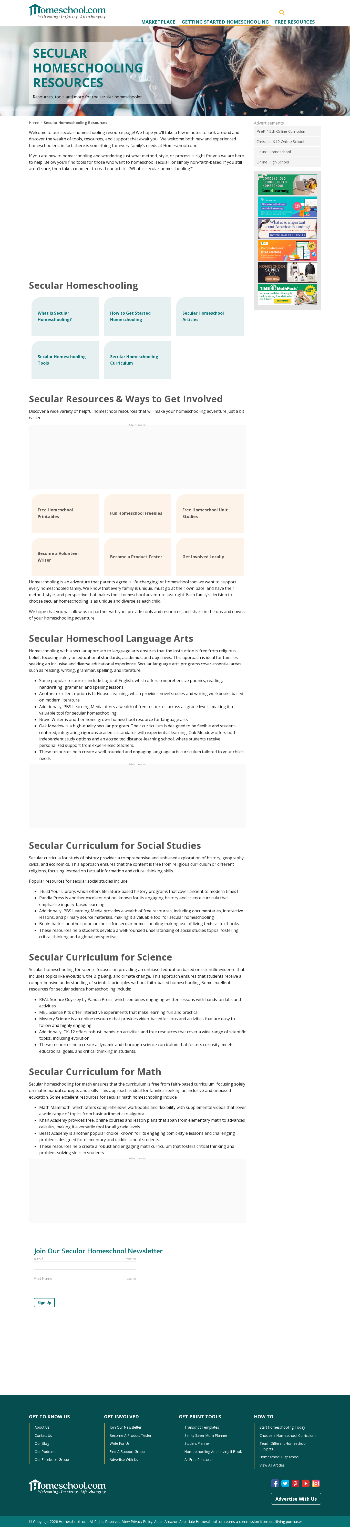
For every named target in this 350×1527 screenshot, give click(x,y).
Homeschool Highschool (279, 1456)
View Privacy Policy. (137, 1521)
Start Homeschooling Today (282, 1427)
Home (34, 122)
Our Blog (42, 1443)
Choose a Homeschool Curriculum (288, 1435)
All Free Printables (198, 1459)
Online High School (272, 161)
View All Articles (272, 1465)
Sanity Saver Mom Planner (205, 1435)
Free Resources (295, 22)
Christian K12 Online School (280, 141)
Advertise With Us (124, 1459)
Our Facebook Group (52, 1459)
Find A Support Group (127, 1451)
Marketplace (158, 22)
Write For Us (120, 1443)
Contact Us (43, 1435)
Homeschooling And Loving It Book (213, 1451)
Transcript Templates (201, 1427)
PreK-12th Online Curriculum (281, 131)
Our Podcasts (45, 1451)
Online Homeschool (273, 151)
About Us (42, 1427)
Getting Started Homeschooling (225, 22)
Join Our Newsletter (125, 1427)
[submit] (281, 12)
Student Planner (197, 1443)
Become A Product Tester (130, 1435)
